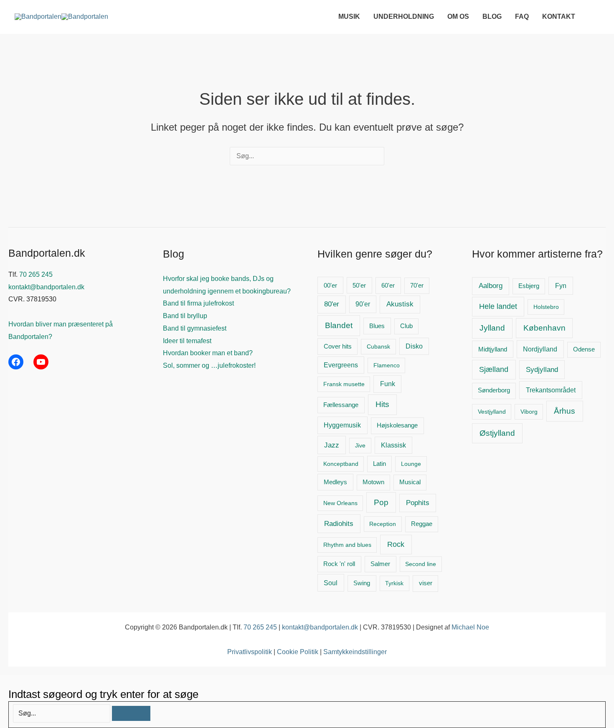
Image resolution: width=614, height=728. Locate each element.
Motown (373, 482)
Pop (381, 502)
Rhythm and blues (347, 544)
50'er (359, 285)
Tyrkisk (394, 583)
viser (425, 582)
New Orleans (340, 503)
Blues (377, 326)
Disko (414, 346)
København (544, 328)
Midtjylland (492, 349)
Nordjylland (540, 349)
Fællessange (340, 405)
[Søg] (131, 713)
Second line (420, 564)
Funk (387, 383)
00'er (330, 285)
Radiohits (338, 524)
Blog (492, 16)
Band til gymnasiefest (194, 328)
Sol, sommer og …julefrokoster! (209, 365)
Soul (330, 582)
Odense (584, 349)
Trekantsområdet (551, 390)
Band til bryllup (185, 315)
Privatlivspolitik (249, 651)
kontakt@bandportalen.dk (46, 287)
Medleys (335, 481)
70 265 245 (36, 274)
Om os (458, 16)
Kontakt (558, 16)
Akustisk (400, 304)
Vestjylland (492, 411)
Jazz (331, 445)
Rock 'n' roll (339, 564)
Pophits (417, 503)
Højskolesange (397, 425)
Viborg (529, 411)
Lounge (411, 463)
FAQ (522, 16)
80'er (331, 304)
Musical (410, 482)
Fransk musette (344, 384)
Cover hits (338, 346)
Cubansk (378, 346)
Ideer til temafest (187, 340)
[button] (594, 16)
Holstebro (546, 306)
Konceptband (340, 463)
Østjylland (497, 433)
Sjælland (493, 369)
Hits (382, 404)
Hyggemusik (342, 425)
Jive (360, 445)
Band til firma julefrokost (198, 303)
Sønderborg (494, 390)
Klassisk (393, 445)
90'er (362, 304)
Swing (361, 583)
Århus (564, 411)
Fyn (560, 285)
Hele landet (498, 306)
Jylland (492, 328)
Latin (379, 463)
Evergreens (341, 365)
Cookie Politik (297, 651)
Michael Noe (470, 627)
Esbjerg (528, 286)
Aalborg (490, 286)
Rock (395, 544)
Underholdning (403, 16)
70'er (417, 285)
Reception (382, 524)
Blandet (339, 325)
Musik (349, 16)
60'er (388, 285)
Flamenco (386, 365)
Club (406, 326)
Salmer (380, 564)
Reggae (421, 524)
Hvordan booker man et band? (208, 352)
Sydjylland (542, 370)
